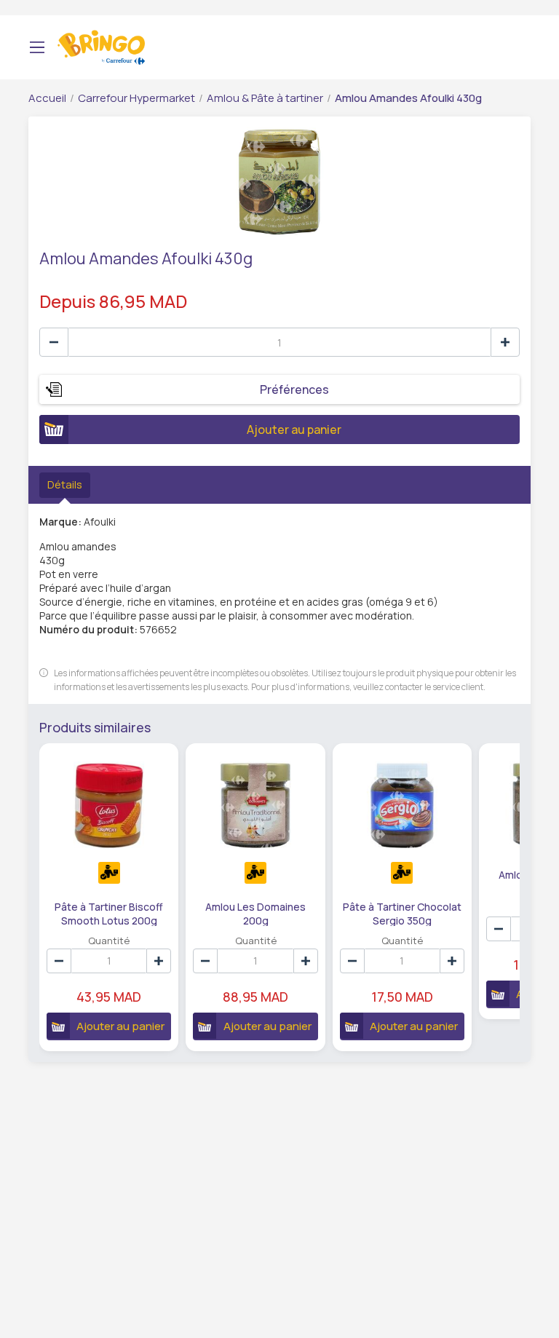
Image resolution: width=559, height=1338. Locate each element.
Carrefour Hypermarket (136, 98)
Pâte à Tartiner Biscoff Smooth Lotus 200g (109, 913)
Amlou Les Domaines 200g (255, 913)
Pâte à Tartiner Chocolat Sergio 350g (402, 913)
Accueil (47, 98)
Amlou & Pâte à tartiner (265, 98)
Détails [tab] (64, 484)
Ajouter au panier (294, 429)
